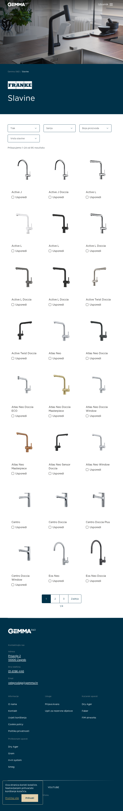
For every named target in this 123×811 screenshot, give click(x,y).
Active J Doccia (58, 192)
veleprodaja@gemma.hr (23, 682)
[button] (24, 128)
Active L (91, 192)
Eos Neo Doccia (96, 575)
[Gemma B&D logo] (18, 4)
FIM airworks (89, 717)
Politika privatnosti (18, 731)
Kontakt (12, 711)
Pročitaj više (12, 798)
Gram (11, 753)
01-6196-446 (16, 671)
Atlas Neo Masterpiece (19, 466)
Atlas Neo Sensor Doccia (59, 466)
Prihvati (29, 798)
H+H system (15, 760)
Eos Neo (54, 575)
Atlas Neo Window (98, 464)
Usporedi (21, 197)
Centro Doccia (58, 522)
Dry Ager (87, 704)
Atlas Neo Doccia (97, 353)
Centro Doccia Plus (98, 522)
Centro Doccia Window (20, 577)
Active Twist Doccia (98, 299)
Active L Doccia (96, 245)
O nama (12, 704)
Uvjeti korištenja (17, 717)
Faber (85, 711)
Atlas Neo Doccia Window (97, 409)
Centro (16, 522)
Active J (17, 192)
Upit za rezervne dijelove (59, 711)
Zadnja (75, 599)
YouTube (53, 787)
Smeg (11, 767)
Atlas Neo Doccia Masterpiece (59, 409)
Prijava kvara (52, 704)
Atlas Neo (55, 353)
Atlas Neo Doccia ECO (22, 409)
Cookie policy (15, 724)
